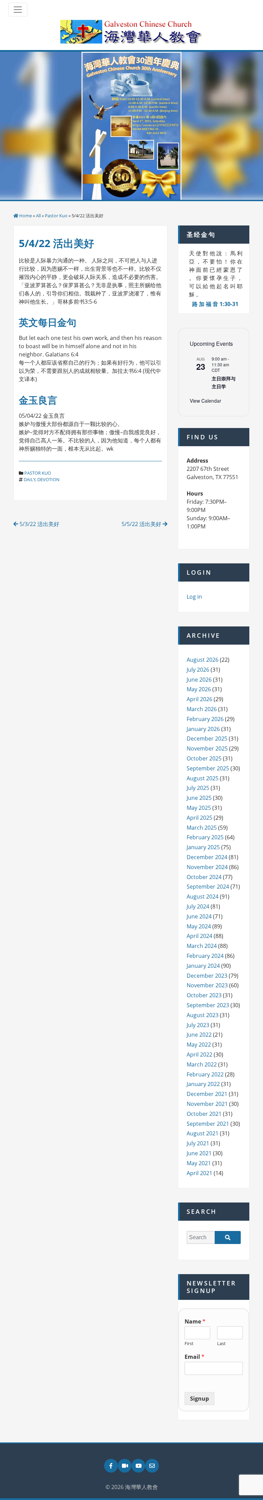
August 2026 (202, 659)
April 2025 (199, 817)
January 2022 (203, 1084)
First (189, 1343)
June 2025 (199, 798)
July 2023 (198, 1025)
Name (195, 1321)
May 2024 (199, 926)
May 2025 (199, 808)
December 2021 (207, 1094)
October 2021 (204, 1114)
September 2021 (208, 1123)
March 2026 (202, 709)
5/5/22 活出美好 (142, 524)
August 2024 (202, 896)
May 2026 (199, 689)
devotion (48, 479)
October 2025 (204, 758)
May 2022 (199, 1044)
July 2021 (198, 1143)
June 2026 (199, 679)
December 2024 (207, 857)
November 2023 (207, 985)
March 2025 (202, 827)
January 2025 (203, 847)
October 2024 (204, 877)
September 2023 (208, 1005)
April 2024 (199, 936)
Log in (194, 596)
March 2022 (202, 1064)
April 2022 (199, 1054)
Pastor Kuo (56, 215)
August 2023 (202, 1015)
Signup (199, 1398)
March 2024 (202, 946)
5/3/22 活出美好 (38, 524)
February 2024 (205, 956)
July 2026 (198, 669)
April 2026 (199, 699)
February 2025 (205, 837)
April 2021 (199, 1173)
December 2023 (207, 975)
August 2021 (202, 1133)
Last (221, 1343)
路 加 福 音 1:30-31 (215, 304)
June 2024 (199, 916)
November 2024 (207, 867)
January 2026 (203, 729)
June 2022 (199, 1034)
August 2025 (202, 778)
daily (29, 479)
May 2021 (199, 1163)
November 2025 (207, 748)
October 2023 (204, 995)
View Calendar (205, 400)
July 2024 (198, 906)
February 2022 (205, 1074)
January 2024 (203, 965)
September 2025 (208, 768)
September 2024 (208, 886)
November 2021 (207, 1104)
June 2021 (199, 1153)
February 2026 (205, 719)
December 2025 (207, 738)
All (38, 215)
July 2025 (198, 788)
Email (194, 1357)
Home (25, 215)
